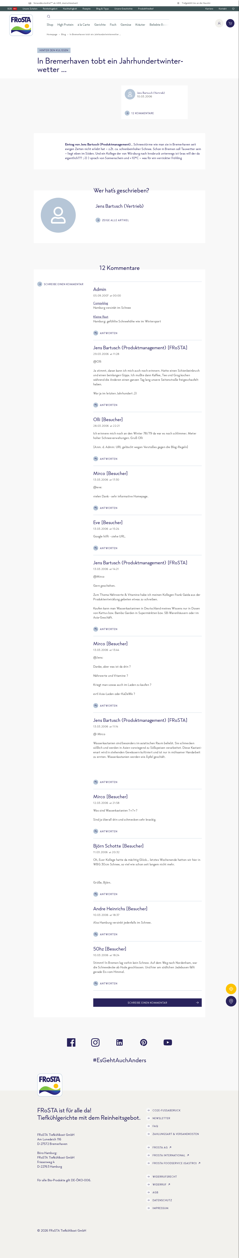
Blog (63, 34)
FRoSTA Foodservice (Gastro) (175, 1163)
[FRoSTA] (21, 25)
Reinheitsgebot (50, 8)
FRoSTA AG (160, 1147)
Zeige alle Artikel (115, 220)
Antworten (108, 333)
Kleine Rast (100, 317)
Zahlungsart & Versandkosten (176, 1134)
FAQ (155, 1126)
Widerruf (160, 1184)
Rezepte (86, 8)
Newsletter (161, 1118)
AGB (155, 1192)
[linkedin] (119, 1042)
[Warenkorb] (230, 23)
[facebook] (71, 1042)
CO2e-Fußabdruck (167, 1110)
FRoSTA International (169, 1155)
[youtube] (168, 1042)
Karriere (209, 8)
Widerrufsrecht (165, 1176)
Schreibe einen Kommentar (63, 284)
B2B (12, 8)
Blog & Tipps (102, 8)
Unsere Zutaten (30, 8)
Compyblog (100, 303)
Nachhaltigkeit (70, 8)
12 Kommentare (142, 113)
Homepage (52, 34)
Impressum (160, 1208)
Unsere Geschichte (123, 8)
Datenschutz (162, 1200)
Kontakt (223, 8)
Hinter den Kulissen (54, 50)
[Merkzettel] (233, 9)
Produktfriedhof (146, 8)
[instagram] (95, 1042)
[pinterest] (143, 1042)
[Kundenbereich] (219, 23)
